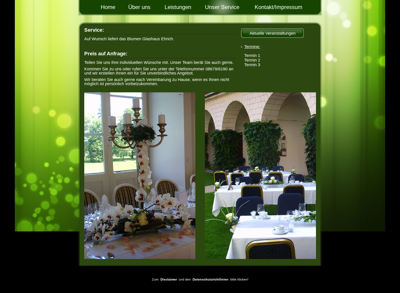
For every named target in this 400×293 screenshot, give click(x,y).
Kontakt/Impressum (261, 7)
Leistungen (182, 7)
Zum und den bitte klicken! (200, 279)
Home (104, 7)
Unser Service (222, 7)
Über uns (143, 7)
